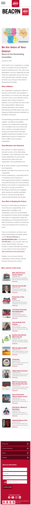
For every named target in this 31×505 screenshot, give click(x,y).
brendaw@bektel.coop (9, 239)
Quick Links (5, 444)
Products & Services (7, 448)
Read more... (15, 281)
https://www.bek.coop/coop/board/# (13, 251)
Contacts (4, 457)
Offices (4, 453)
